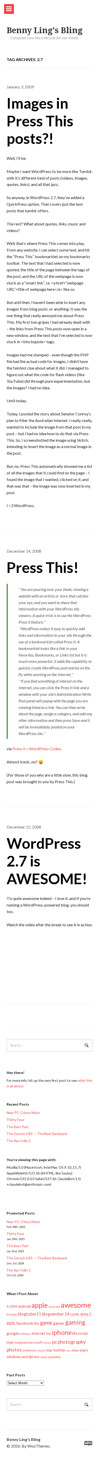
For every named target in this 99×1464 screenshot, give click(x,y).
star (49, 1350)
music (47, 1342)
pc (54, 1342)
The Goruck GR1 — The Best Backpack (37, 1133)
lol (80, 1334)
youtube (54, 1357)
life (74, 1333)
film (36, 1323)
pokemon (29, 1350)
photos (14, 1350)
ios (48, 1333)
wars (84, 1350)
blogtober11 (29, 1314)
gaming (75, 1322)
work (43, 1357)
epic (11, 1323)
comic (74, 1314)
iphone (62, 1332)
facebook (24, 1323)
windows (14, 1357)
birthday (12, 1314)
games (58, 1323)
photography (72, 1342)
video (75, 1350)
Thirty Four (15, 1120)
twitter (59, 1349)
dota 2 (85, 1314)
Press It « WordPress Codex (36, 748)
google (13, 1333)
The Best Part (18, 1127)
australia (54, 1306)
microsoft (35, 1342)
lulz (85, 1333)
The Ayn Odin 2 (19, 1141)
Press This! (43, 567)
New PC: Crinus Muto (23, 1112)
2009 (13, 1306)
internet (38, 1333)
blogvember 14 (55, 1314)
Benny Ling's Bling (44, 30)
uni (68, 1350)
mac (10, 1342)
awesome (76, 1304)
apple (39, 1305)
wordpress (31, 1357)
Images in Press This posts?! (40, 120)
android (24, 1306)
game (46, 1323)
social (41, 1350)
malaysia (20, 1342)
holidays (25, 1334)
